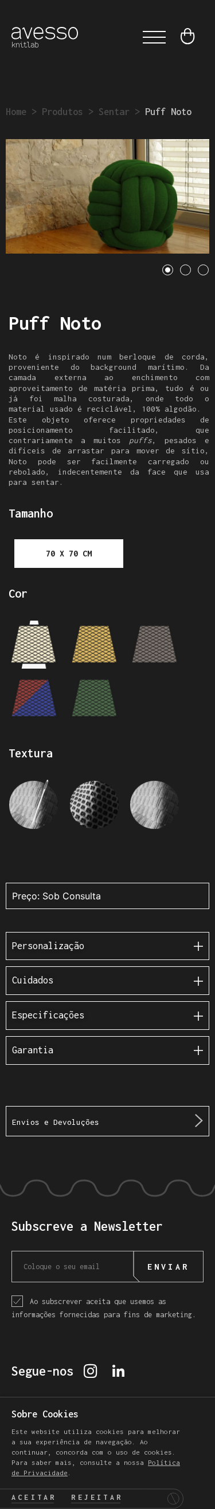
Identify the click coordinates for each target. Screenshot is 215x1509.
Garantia (32, 1050)
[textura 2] (94, 808)
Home (16, 111)
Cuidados (32, 980)
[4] (34, 699)
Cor (18, 593)
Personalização (48, 946)
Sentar (114, 111)
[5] (94, 699)
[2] (94, 645)
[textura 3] (154, 808)
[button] (154, 37)
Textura (31, 753)
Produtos (62, 111)
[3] (154, 645)
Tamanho (31, 513)
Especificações (48, 1015)
